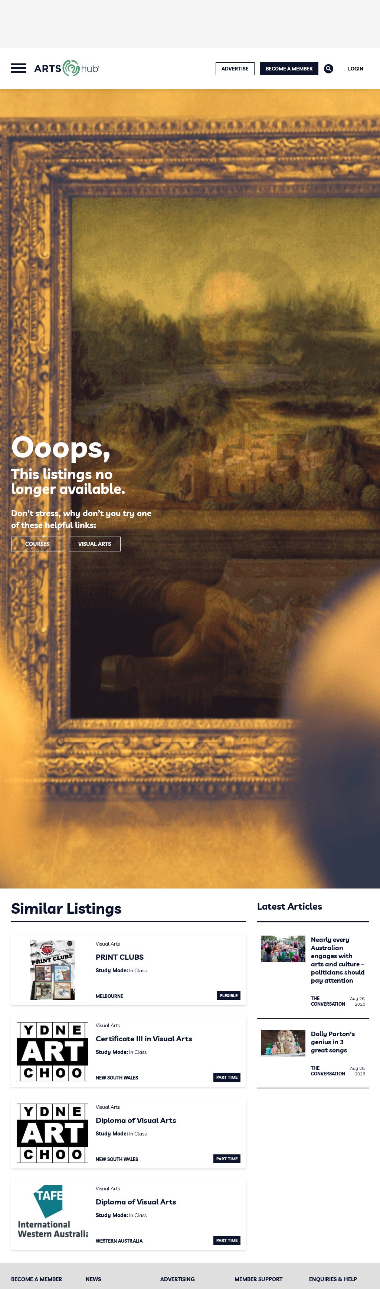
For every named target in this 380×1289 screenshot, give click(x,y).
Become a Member (289, 69)
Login (355, 69)
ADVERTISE (235, 69)
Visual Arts (94, 544)
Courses (37, 544)
